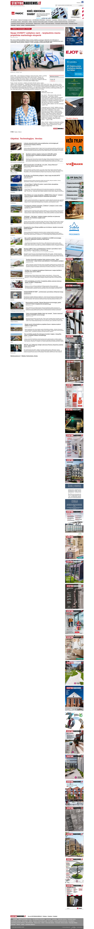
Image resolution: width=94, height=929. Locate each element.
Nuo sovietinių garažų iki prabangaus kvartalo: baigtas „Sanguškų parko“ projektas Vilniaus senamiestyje (42, 334)
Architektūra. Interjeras (16, 21)
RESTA (42, 23)
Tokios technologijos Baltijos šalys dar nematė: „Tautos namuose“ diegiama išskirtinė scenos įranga (44, 314)
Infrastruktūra (25, 21)
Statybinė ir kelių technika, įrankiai (40, 21)
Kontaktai (55, 916)
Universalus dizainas (49, 23)
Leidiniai (22, 25)
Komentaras (48, 20)
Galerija (18, 25)
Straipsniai (53, 80)
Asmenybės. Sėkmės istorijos (61, 23)
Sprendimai (54, 20)
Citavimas (50, 916)
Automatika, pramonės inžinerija (18, 23)
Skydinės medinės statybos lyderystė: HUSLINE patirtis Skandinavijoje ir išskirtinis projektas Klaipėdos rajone (41, 154)
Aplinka (30, 21)
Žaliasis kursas (37, 23)
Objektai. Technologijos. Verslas (25, 20)
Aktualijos (15, 20)
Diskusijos (13, 25)
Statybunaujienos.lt (15, 355)
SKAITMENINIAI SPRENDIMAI (39, 20)
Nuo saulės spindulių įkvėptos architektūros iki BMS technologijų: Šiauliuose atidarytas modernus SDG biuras (43, 238)
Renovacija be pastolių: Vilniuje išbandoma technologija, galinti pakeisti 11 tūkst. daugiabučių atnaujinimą (43, 303)
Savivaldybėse (71, 21)
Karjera (15, 131)
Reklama (78, 2)
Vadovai (19, 131)
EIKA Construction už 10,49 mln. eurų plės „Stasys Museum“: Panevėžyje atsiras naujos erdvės (41, 165)
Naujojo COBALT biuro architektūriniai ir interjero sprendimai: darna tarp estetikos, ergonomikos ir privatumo (43, 249)
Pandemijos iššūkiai (73, 23)
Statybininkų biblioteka (30, 25)
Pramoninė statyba (72, 20)
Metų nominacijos (29, 23)
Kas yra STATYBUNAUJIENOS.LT (35, 916)
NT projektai (50, 21)
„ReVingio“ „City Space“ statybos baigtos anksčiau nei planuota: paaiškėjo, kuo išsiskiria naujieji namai (42, 217)
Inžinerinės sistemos (62, 20)
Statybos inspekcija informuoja (60, 21)
